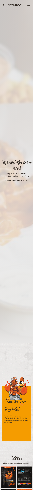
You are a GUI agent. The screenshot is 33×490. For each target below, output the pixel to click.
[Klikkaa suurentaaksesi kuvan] (8, 477)
